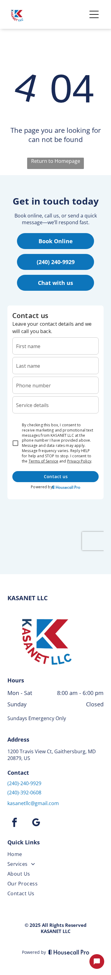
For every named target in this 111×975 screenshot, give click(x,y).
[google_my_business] (36, 823)
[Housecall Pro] (68, 952)
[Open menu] (94, 14)
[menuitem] (55, 855)
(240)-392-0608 (24, 792)
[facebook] (14, 823)
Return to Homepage (55, 161)
